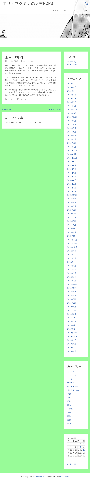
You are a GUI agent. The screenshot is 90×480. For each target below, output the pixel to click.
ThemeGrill (64, 477)
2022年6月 (71, 262)
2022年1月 (71, 280)
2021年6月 (71, 307)
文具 (69, 397)
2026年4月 (71, 95)
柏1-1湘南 (7, 109)
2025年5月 (71, 135)
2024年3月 (71, 184)
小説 (69, 394)
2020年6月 (71, 351)
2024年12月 (72, 150)
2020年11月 (72, 333)
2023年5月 (71, 221)
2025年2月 (71, 147)
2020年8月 (71, 344)
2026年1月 (71, 106)
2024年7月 (71, 169)
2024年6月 (71, 173)
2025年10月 (72, 117)
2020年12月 (72, 329)
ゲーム (70, 379)
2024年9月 (71, 161)
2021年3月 (71, 318)
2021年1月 (71, 325)
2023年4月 (71, 225)
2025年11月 (72, 113)
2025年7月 (71, 128)
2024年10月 (72, 158)
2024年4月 (71, 180)
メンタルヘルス (73, 390)
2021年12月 (72, 284)
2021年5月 (71, 310)
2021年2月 (71, 321)
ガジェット (71, 375)
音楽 (69, 423)
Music (75, 10)
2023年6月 (71, 217)
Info (65, 10)
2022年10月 (72, 247)
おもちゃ (70, 371)
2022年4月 (71, 269)
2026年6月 (71, 87)
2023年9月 (71, 206)
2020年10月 (72, 336)
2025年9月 (71, 121)
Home (55, 10)
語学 (69, 416)
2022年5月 (71, 266)
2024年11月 (72, 154)
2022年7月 (71, 258)
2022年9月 (71, 251)
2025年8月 (71, 124)
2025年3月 (71, 143)
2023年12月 (72, 195)
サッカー (11, 99)
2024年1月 (71, 191)
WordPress (40, 477)
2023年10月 (72, 202)
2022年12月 (72, 240)
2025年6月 (71, 132)
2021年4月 (71, 314)
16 (84, 450)
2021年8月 (71, 299)
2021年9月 (71, 295)
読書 (69, 420)
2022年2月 (71, 277)
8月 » (75, 464)
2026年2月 (71, 102)
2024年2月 (71, 188)
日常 (69, 401)
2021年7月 (71, 303)
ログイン (27, 122)
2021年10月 (72, 292)
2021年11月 (71, 288)
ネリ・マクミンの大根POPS (28, 3)
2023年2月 (71, 232)
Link (85, 10)
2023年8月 (71, 210)
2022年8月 (71, 254)
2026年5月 (71, 91)
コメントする (23, 99)
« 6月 (69, 464)
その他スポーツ (73, 386)
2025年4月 (71, 139)
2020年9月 (71, 340)
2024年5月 (71, 176)
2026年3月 (71, 98)
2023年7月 (71, 214)
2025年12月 (72, 109)
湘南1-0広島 (55, 109)
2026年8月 (71, 83)
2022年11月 (72, 243)
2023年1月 (71, 236)
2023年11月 (71, 199)
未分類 (70, 409)
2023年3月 (71, 228)
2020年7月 (71, 347)
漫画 (69, 412)
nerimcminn (28, 61)
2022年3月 (71, 273)
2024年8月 (71, 165)
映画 (69, 405)
